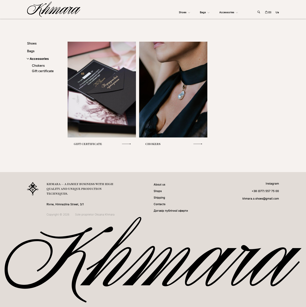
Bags (31, 51)
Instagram (272, 183)
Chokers (38, 65)
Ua (277, 12)
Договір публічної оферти (171, 210)
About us (159, 184)
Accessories (39, 59)
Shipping (159, 197)
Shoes (32, 43)
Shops (158, 191)
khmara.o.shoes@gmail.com (260, 198)
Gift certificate (43, 71)
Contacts (159, 204)
